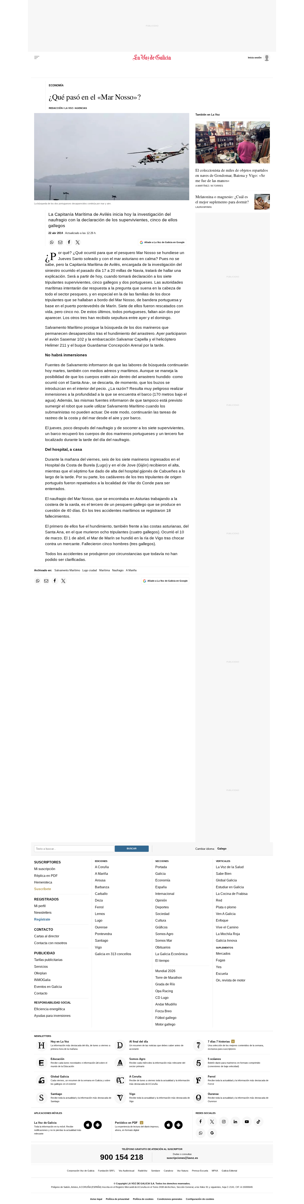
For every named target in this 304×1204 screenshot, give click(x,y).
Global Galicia (226, 880)
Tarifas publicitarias (48, 960)
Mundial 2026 (165, 971)
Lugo (98, 920)
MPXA (215, 1170)
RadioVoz (142, 1170)
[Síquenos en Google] (212, 1133)
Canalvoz (168, 1170)
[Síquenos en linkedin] (235, 1121)
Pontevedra (103, 934)
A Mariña (131, 570)
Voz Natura (182, 1170)
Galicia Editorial (229, 1170)
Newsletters (42, 912)
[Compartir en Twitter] (77, 242)
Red (219, 900)
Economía (162, 880)
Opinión (161, 900)
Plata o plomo (226, 907)
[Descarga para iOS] (88, 1125)
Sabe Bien (223, 873)
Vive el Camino (227, 927)
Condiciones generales (169, 1199)
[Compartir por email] (60, 242)
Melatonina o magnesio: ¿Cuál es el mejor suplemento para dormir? (222, 199)
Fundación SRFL (106, 1170)
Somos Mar (163, 940)
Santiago (101, 940)
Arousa (100, 880)
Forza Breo (163, 1011)
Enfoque (222, 920)
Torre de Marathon (168, 977)
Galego (221, 848)
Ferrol (99, 907)
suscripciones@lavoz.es (182, 1157)
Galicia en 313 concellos (113, 954)
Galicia (160, 873)
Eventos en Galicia (48, 986)
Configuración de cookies (200, 1199)
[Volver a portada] (152, 57)
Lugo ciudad (89, 570)
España (161, 887)
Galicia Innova (226, 940)
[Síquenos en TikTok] (258, 1121)
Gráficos (161, 927)
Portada (161, 867)
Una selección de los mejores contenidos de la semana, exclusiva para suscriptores (236, 1045)
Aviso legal (96, 1199)
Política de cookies (143, 1199)
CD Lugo (162, 997)
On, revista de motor (230, 980)
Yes (218, 967)
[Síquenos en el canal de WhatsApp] (201, 1133)
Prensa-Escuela (200, 1170)
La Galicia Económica (171, 954)
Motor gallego (165, 1024)
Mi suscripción (44, 869)
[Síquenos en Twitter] (212, 1121)
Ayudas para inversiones (52, 1015)
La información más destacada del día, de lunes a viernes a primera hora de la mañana (80, 1045)
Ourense (101, 927)
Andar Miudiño (166, 1004)
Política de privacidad (117, 1199)
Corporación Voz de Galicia (80, 1170)
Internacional (164, 893)
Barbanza (102, 887)
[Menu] (37, 57)
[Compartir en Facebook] (69, 242)
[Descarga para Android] (97, 1125)
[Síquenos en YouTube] (247, 1121)
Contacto (40, 993)
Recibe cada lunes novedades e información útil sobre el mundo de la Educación (79, 1062)
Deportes (162, 907)
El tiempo (162, 960)
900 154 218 (121, 1157)
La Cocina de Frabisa (232, 893)
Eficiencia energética (49, 1009)
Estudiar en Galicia (230, 887)
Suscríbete (42, 889)
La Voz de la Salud (230, 867)
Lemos (100, 914)
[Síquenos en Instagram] (224, 1121)
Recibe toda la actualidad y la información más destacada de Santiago (81, 1097)
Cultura (160, 920)
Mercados (223, 953)
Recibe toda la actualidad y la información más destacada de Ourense (238, 1097)
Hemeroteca (43, 882)
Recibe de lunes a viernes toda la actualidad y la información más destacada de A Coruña (159, 1080)
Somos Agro (164, 934)
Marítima (104, 570)
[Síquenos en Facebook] (201, 1121)
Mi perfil (40, 906)
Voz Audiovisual (126, 1170)
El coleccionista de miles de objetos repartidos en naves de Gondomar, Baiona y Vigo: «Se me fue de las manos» (231, 175)
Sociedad (162, 914)
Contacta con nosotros (50, 943)
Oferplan (40, 973)
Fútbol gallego (165, 1017)
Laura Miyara (203, 207)
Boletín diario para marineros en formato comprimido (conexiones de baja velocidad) (234, 1062)
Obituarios (162, 947)
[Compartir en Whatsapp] (51, 242)
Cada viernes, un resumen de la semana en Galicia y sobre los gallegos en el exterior (80, 1080)
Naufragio (117, 570)
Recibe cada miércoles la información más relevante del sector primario (157, 1062)
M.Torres (217, 185)
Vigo (98, 947)
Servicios (41, 966)
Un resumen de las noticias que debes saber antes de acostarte (156, 1045)
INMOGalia (42, 980)
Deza (99, 900)
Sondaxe (155, 1170)
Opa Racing (164, 991)
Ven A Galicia (226, 914)
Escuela (222, 973)
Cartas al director (46, 936)
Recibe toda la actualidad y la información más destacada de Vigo (159, 1097)
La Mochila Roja (228, 934)
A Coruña (102, 867)
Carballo (101, 893)
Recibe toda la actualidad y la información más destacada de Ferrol (238, 1080)
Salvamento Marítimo (67, 570)
